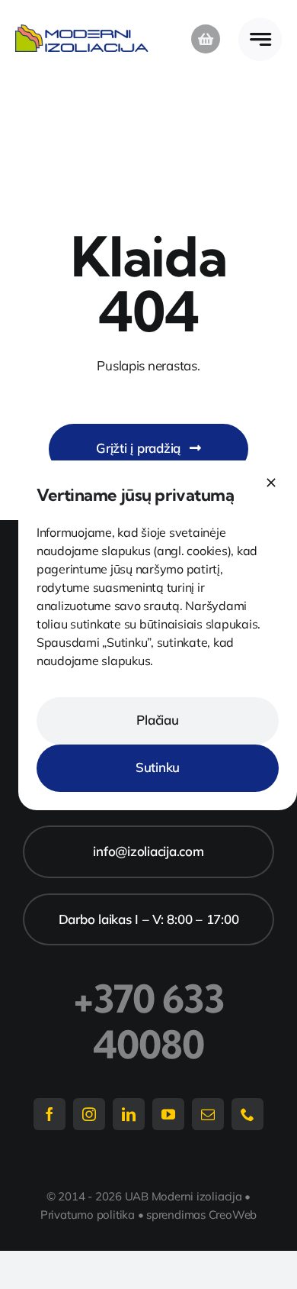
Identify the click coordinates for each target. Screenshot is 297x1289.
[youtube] (168, 1114)
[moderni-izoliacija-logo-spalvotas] (81, 31)
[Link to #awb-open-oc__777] (260, 39)
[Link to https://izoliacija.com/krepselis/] (205, 38)
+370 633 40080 (149, 1021)
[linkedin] (129, 1114)
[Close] (271, 482)
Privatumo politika (87, 1214)
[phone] (247, 1114)
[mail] (208, 1114)
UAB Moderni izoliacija (183, 1196)
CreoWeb (233, 1214)
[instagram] (89, 1114)
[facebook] (49, 1114)
